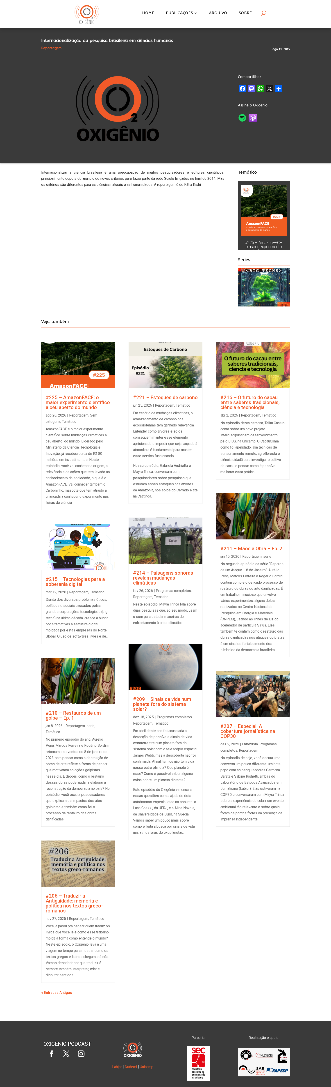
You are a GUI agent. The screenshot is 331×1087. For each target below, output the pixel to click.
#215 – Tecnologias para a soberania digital (75, 581)
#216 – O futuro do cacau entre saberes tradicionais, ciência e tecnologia (250, 402)
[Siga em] (67, 1068)
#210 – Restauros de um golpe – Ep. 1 (73, 715)
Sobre (245, 13)
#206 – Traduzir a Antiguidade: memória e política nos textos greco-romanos (74, 903)
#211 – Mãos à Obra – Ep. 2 (251, 548)
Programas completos (173, 591)
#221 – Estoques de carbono (165, 397)
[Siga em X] (66, 1053)
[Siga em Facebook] (51, 1053)
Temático (69, 421)
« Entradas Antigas (56, 992)
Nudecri (131, 1067)
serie (90, 726)
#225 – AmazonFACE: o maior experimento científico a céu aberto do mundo (264, 248)
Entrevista (250, 744)
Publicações (179, 13)
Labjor (117, 1067)
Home (148, 13)
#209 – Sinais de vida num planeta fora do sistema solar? (162, 704)
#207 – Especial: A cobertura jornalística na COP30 (247, 731)
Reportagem (78, 415)
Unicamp (146, 1067)
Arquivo (218, 13)
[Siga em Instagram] (81, 1053)
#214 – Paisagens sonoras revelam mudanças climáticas (163, 578)
